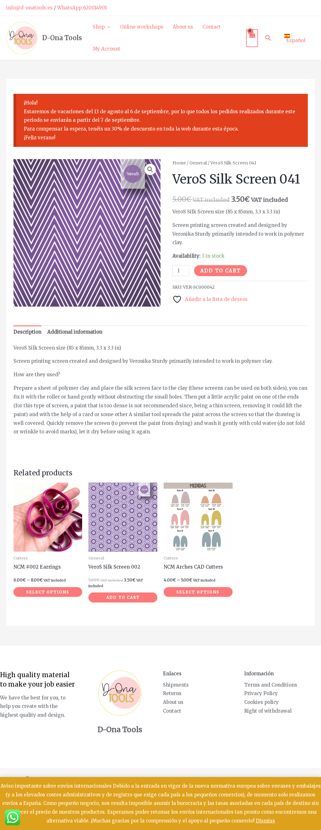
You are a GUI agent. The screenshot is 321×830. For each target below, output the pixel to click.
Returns (172, 693)
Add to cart (220, 271)
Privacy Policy (261, 693)
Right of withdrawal (268, 711)
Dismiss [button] (265, 821)
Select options (47, 592)
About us (183, 27)
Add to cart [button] (123, 597)
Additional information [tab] (74, 332)
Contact (212, 27)
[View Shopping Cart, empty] (252, 38)
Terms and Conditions (270, 685)
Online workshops (141, 27)
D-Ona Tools (62, 38)
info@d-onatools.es (29, 8)
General (198, 163)
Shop (99, 27)
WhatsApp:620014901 (82, 8)
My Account (106, 49)
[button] (268, 38)
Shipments (176, 685)
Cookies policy (261, 702)
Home (179, 163)
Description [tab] (27, 332)
